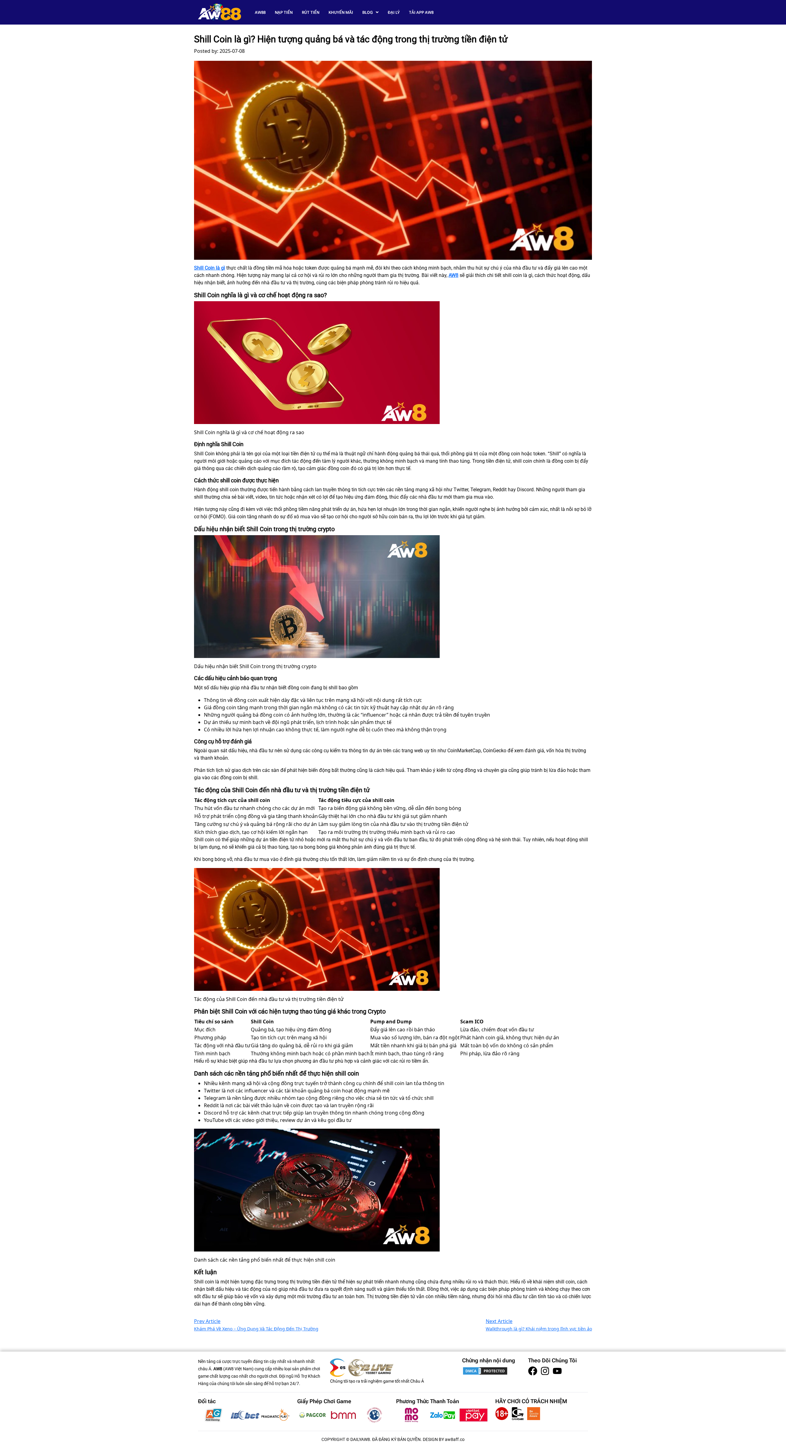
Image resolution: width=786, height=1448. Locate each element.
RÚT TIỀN (310, 12)
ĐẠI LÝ (394, 12)
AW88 (260, 12)
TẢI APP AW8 (421, 12)
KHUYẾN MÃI (341, 12)
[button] (370, 12)
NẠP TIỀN (284, 12)
